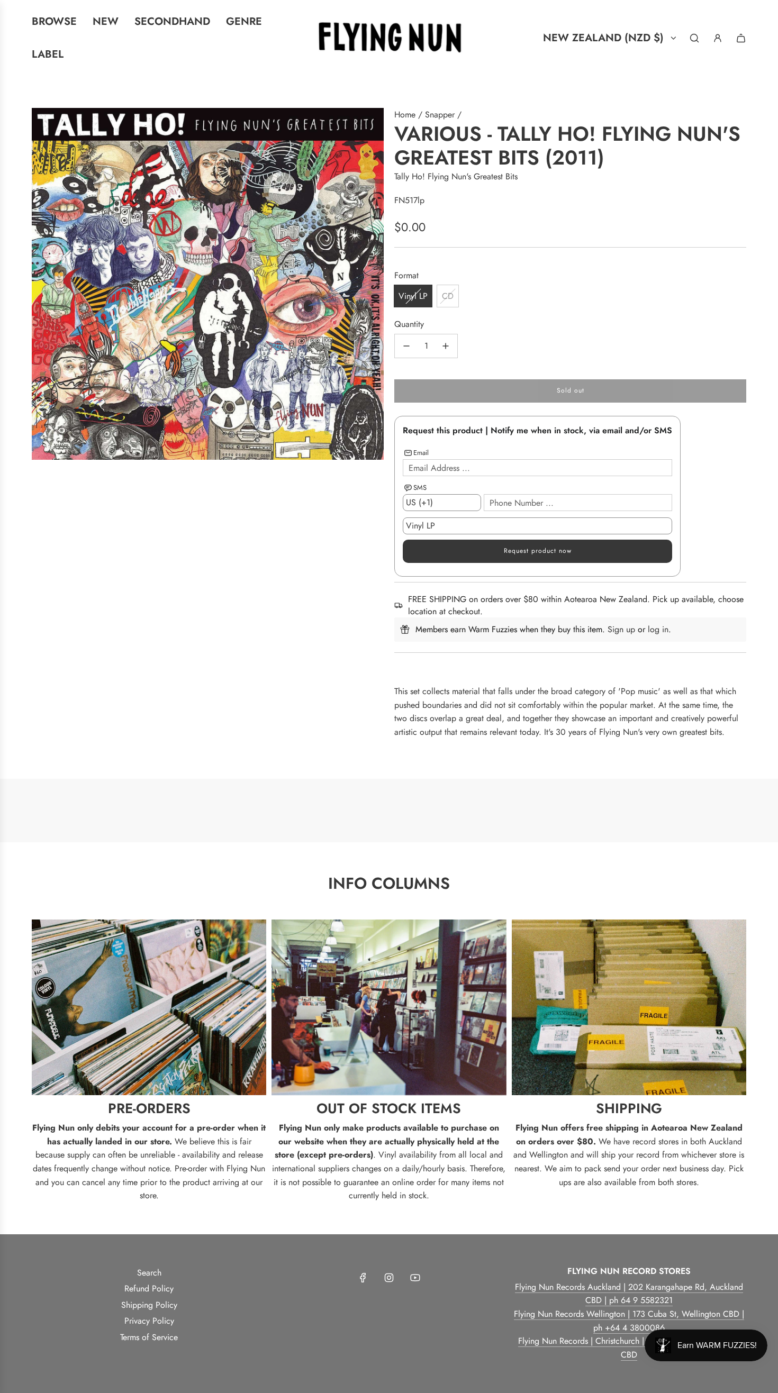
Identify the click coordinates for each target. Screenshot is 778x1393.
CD (448, 296)
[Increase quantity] (445, 346)
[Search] (694, 38)
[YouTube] (415, 1277)
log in (658, 629)
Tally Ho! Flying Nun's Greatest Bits (456, 176)
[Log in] (717, 38)
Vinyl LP (413, 296)
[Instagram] (389, 1277)
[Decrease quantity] (406, 346)
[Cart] (741, 38)
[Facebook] (363, 1277)
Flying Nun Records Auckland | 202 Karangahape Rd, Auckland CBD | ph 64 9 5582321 (629, 1294)
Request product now (538, 551)
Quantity (409, 324)
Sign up (621, 629)
